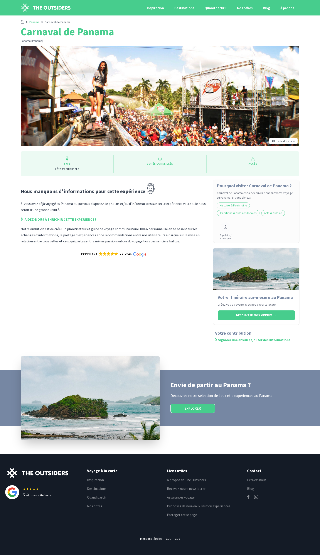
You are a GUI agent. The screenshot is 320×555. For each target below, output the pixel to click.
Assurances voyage (181, 497)
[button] (113, 254)
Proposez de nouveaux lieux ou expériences (198, 506)
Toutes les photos (285, 141)
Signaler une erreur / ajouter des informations (254, 340)
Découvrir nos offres (256, 315)
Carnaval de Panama (58, 22)
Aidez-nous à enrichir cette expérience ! (60, 219)
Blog (266, 8)
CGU (168, 539)
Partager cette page (182, 514)
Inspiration (155, 8)
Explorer (193, 408)
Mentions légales (151, 539)
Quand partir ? (216, 8)
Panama (34, 22)
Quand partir (96, 497)
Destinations (184, 8)
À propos (287, 8)
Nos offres (245, 8)
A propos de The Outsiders (186, 480)
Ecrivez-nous (256, 480)
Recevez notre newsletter (186, 488)
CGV (177, 539)
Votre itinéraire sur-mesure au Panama (255, 297)
